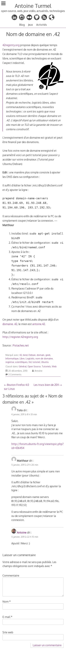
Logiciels (30, 358)
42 (20, 355)
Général (23, 366)
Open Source (34, 366)
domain (40, 355)
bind (25, 355)
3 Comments (14, 374)
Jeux (30, 24)
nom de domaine (44, 358)
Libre (22, 358)
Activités (41, 24)
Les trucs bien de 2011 (46, 384)
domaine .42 (9, 324)
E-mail (7, 616)
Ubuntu (45, 362)
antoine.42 (38, 324)
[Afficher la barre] (3, 3)
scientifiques (21, 362)
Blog (22, 24)
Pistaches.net (21, 345)
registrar (10, 362)
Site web (7, 632)
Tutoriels (46, 366)
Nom (6, 601)
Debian (32, 355)
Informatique (12, 358)
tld (30, 362)
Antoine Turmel (33, 5)
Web (54, 366)
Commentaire (10, 575)
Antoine (38, 370)
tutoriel (36, 362)
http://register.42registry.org (20, 337)
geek (47, 355)
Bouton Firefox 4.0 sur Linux (16, 386)
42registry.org (10, 45)
